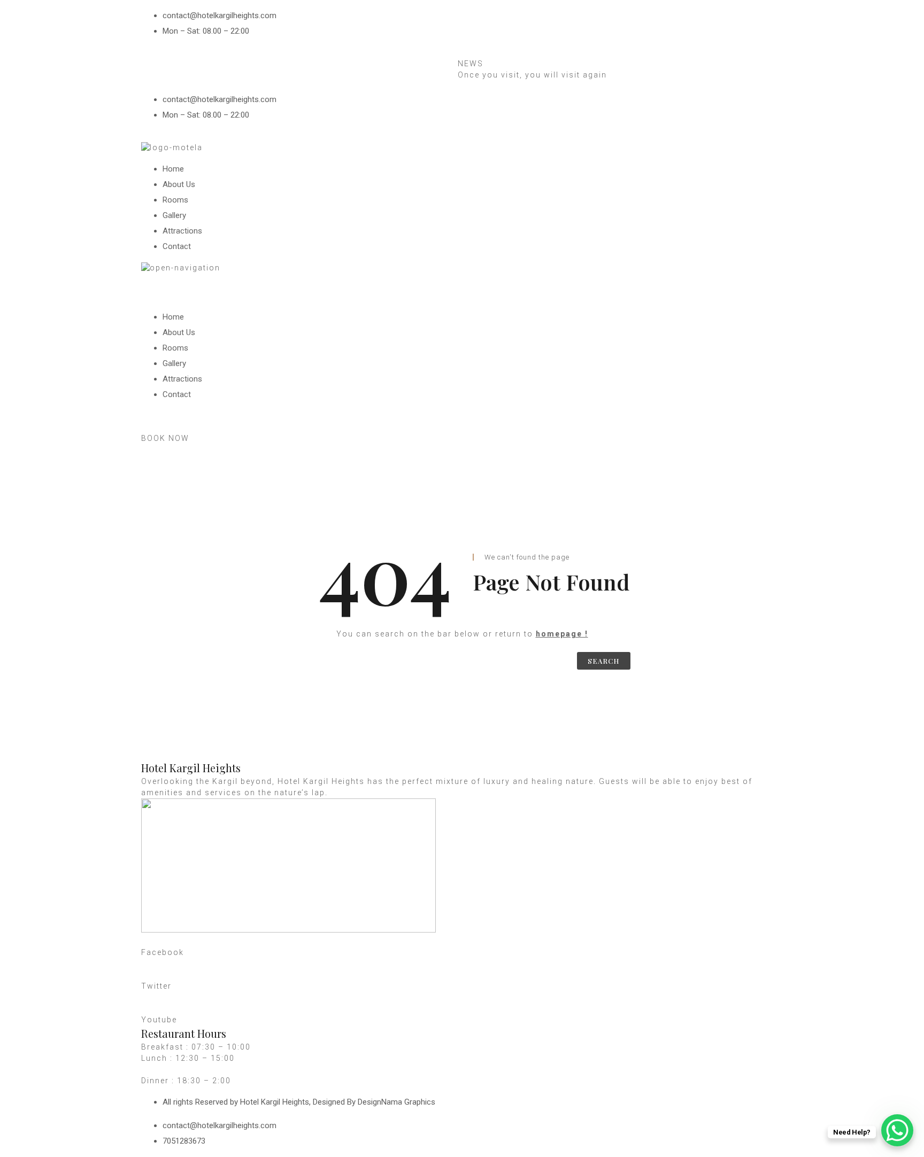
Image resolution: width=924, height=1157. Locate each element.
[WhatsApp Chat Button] (897, 1130)
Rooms (175, 200)
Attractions (182, 231)
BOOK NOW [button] (165, 438)
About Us (179, 184)
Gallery (174, 215)
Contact (177, 246)
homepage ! (562, 634)
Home (173, 169)
